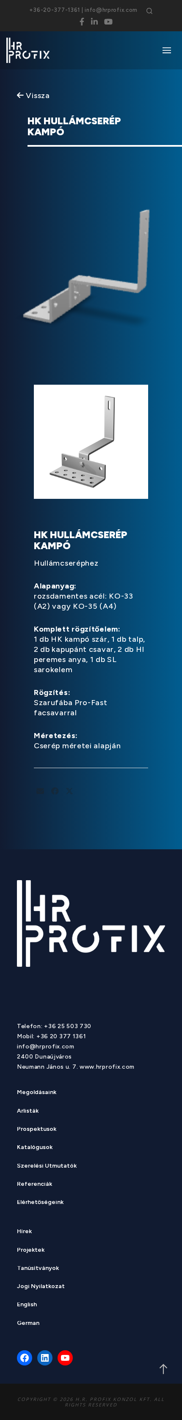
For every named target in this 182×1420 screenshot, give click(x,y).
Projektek (30, 1250)
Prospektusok (36, 1130)
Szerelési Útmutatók (47, 1166)
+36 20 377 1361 (61, 1036)
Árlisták (28, 1111)
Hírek (24, 1232)
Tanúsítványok (38, 1269)
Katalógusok (34, 1148)
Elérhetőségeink (40, 1203)
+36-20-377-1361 (54, 10)
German (28, 1324)
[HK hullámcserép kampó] (40, 791)
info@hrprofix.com (111, 10)
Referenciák (34, 1184)
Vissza (37, 95)
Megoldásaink (36, 1093)
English (27, 1305)
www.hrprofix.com (107, 1066)
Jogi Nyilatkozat (41, 1287)
